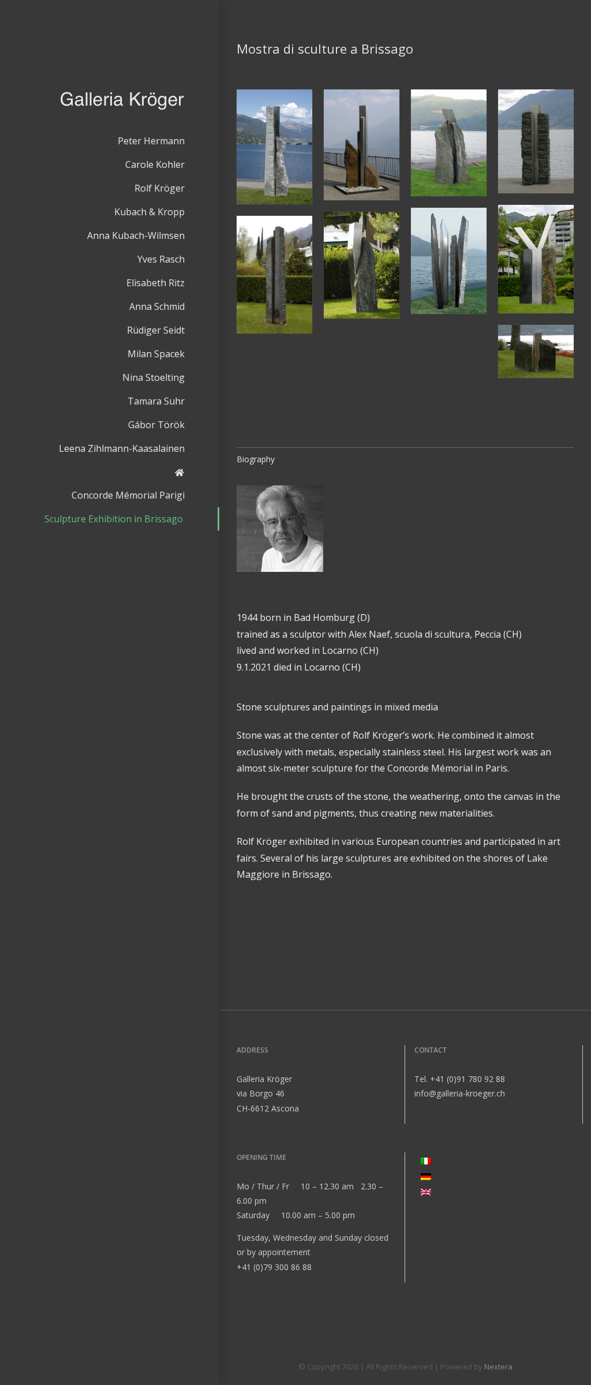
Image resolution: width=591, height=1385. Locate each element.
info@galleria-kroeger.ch (459, 1093)
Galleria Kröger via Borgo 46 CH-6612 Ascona (268, 1093)
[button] (274, 146)
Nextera (498, 1366)
